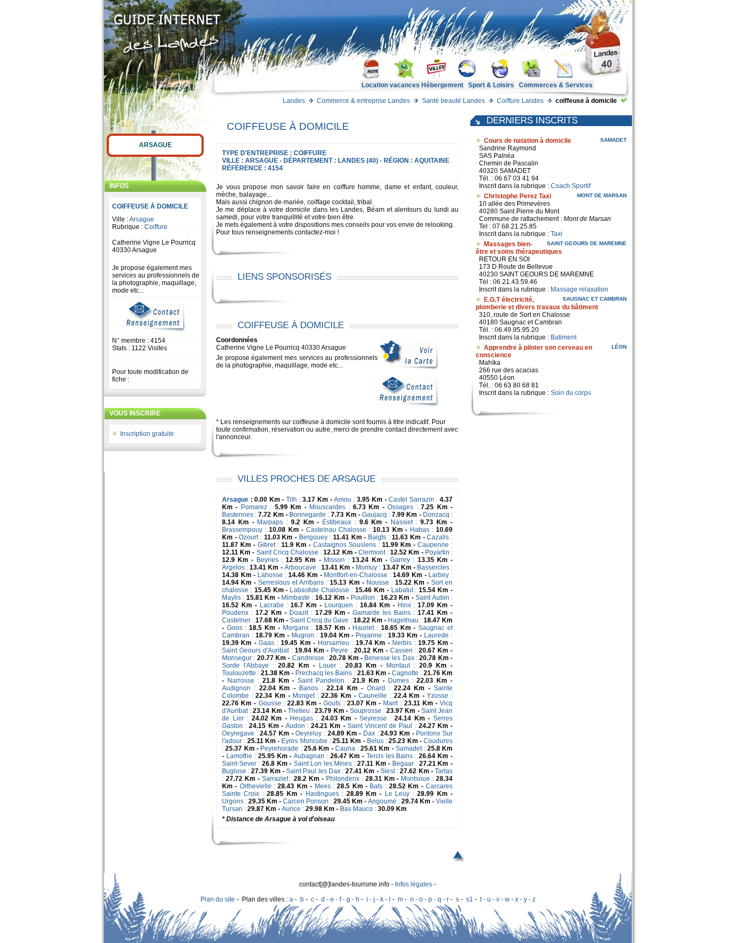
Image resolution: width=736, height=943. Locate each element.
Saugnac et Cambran (595, 299)
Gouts (332, 703)
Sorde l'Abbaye (245, 665)
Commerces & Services (556, 85)
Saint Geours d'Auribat (255, 650)
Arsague (155, 145)
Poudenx (235, 612)
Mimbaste (295, 597)
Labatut (402, 590)
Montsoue (415, 778)
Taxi (557, 234)
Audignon (236, 688)
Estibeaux (336, 522)
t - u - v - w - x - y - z (508, 899)
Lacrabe (272, 605)
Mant (390, 703)
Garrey (400, 560)
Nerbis (402, 643)
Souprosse (365, 711)
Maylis (231, 597)
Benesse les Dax (389, 658)
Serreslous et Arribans (291, 582)
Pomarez (254, 507)
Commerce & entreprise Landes (363, 101)
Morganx (296, 628)
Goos (234, 628)
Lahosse (270, 575)
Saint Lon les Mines (323, 763)
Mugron (302, 635)
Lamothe (239, 756)
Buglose (234, 771)
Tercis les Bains (389, 756)
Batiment (564, 337)
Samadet (408, 748)
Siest (387, 771)
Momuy (366, 567)
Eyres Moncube (304, 741)
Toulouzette (239, 673)
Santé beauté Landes (453, 101)
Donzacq (436, 514)
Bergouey (313, 537)
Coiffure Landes (520, 101)
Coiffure (156, 227)
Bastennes (237, 514)
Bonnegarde (307, 514)
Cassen (401, 650)
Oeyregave (238, 733)
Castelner (236, 620)
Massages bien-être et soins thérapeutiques (519, 247)
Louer (327, 665)
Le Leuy (397, 794)
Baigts (377, 537)
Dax (369, 733)
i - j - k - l (378, 899)
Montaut (398, 665)
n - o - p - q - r (429, 899)
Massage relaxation (579, 289)
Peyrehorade (279, 748)
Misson (334, 560)
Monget (304, 695)
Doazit (298, 612)
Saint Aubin (432, 597)
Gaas (266, 643)
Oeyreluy (308, 733)
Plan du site (217, 899)
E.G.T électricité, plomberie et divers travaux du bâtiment (537, 303)
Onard (376, 688)
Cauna (345, 748)
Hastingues (322, 794)
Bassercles (433, 567)
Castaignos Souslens (344, 545)
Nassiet (402, 522)
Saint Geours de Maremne (587, 243)
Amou (342, 499)
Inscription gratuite (147, 434)
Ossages (400, 507)
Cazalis (438, 537)
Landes (294, 101)
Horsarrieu (333, 643)
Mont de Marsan (602, 195)
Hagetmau (403, 620)
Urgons (233, 801)
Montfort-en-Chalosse (355, 575)
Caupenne (433, 545)
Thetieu (299, 711)
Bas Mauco (356, 809)
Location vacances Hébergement (412, 85)
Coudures (438, 741)
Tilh (291, 499)
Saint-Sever (239, 763)
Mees (323, 786)
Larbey (438, 575)
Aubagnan (309, 756)
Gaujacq (374, 514)
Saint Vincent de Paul (380, 726)
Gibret (266, 545)
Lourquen (338, 605)
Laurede (436, 635)
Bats (376, 786)
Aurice (291, 809)
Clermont (371, 552)
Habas (419, 529)
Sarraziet (275, 778)
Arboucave (300, 567)
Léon (619, 347)
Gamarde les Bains (381, 612)
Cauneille (372, 695)
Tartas (444, 771)
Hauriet (363, 628)
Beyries (267, 560)
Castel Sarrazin (411, 499)
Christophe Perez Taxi (517, 196)
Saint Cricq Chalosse (287, 552)
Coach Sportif (571, 186)
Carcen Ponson (306, 801)
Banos (308, 688)
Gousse (270, 703)
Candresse (308, 658)
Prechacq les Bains (323, 673)
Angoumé (382, 801)
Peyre (339, 650)
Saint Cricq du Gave (319, 620)
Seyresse (373, 718)
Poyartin (437, 552)
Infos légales (413, 884)
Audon (295, 726)
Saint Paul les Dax (313, 771)
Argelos (233, 567)
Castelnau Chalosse (336, 529)
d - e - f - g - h (340, 899)
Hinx (404, 605)
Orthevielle (256, 786)
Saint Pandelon (320, 680)
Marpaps (270, 522)
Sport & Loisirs (491, 85)
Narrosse (240, 680)
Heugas (301, 718)
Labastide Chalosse (319, 590)
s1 (469, 899)
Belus (375, 741)
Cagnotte (405, 673)
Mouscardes (327, 507)
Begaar (403, 763)
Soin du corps (571, 393)
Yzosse (437, 695)
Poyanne (369, 635)
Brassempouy (242, 529)
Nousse (377, 582)
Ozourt (248, 537)
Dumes (398, 680)
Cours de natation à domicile (527, 140)
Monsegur (237, 658)
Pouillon (363, 597)
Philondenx (342, 778)
